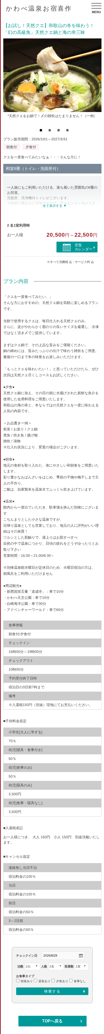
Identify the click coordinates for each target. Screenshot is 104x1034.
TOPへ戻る (52, 1021)
